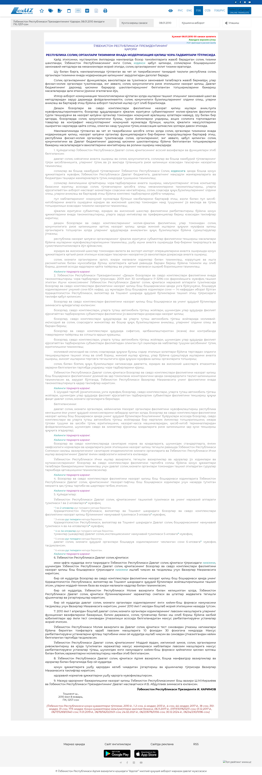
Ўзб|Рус (219, 10)
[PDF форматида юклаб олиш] (96, 10)
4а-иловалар (68, 530)
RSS (196, 744)
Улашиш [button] (233, 23)
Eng (189, 10)
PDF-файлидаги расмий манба (201, 43)
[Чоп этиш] (105, 10)
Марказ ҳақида (74, 744)
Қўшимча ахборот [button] (193, 23)
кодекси (139, 63)
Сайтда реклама (162, 744)
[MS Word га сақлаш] (87, 10)
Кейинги (60, 271)
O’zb (207, 10)
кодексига (178, 171)
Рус (180, 10)
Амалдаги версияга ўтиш (202, 39)
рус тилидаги (73, 519)
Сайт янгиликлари (118, 744)
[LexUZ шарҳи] (59, 10)
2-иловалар (67, 507)
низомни (209, 562)
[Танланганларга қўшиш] (41, 10)
